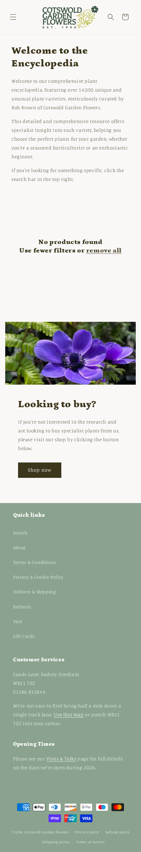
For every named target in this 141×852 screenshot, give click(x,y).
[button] (13, 17)
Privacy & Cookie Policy (38, 577)
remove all (104, 250)
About (19, 547)
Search (20, 532)
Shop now (39, 470)
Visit (18, 621)
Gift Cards (24, 636)
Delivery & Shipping (34, 591)
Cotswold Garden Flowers (47, 832)
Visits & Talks (61, 759)
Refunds (22, 606)
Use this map (69, 714)
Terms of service (90, 842)
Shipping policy (56, 842)
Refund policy (118, 832)
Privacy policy (87, 832)
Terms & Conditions (34, 562)
